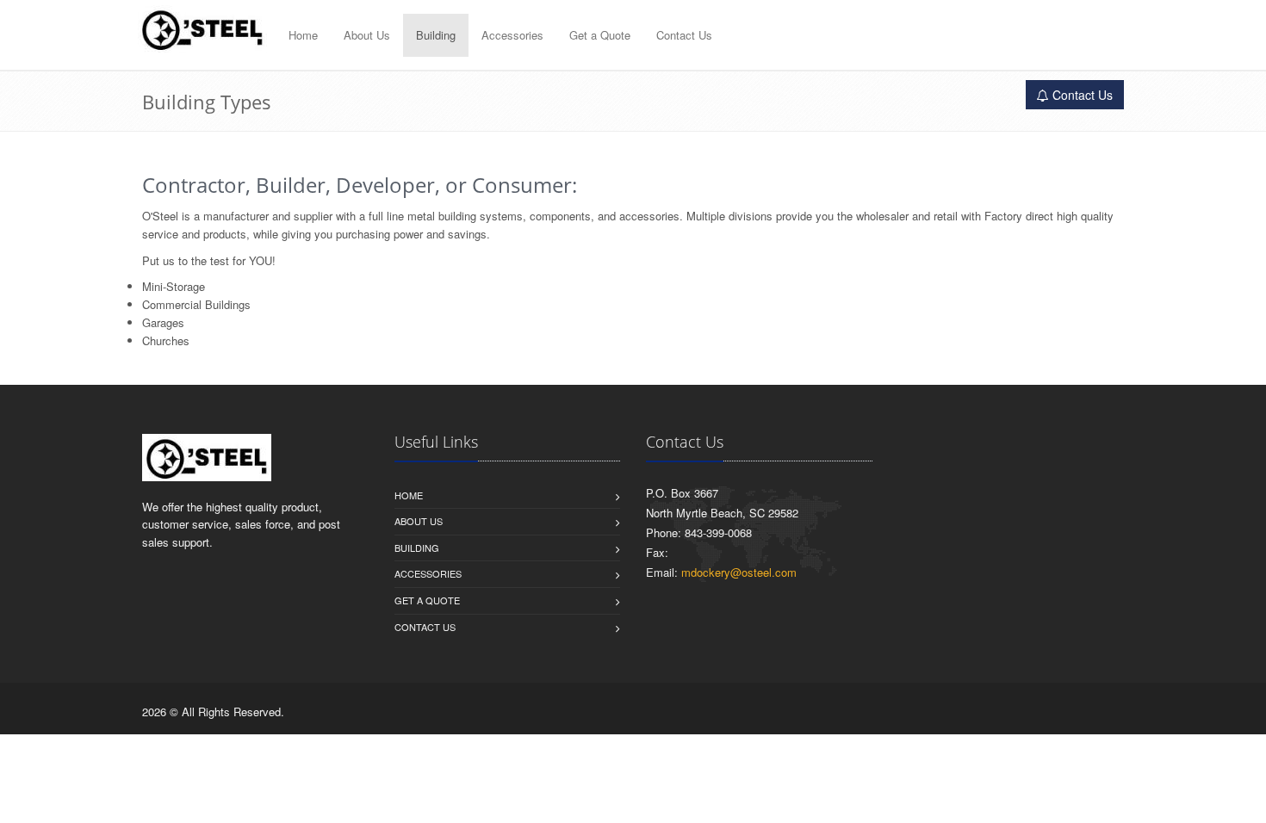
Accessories (512, 35)
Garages (163, 322)
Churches (165, 340)
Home (303, 35)
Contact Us (684, 35)
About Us (367, 35)
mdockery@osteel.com (739, 572)
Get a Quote (599, 35)
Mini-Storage (173, 286)
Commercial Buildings (196, 304)
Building (436, 35)
